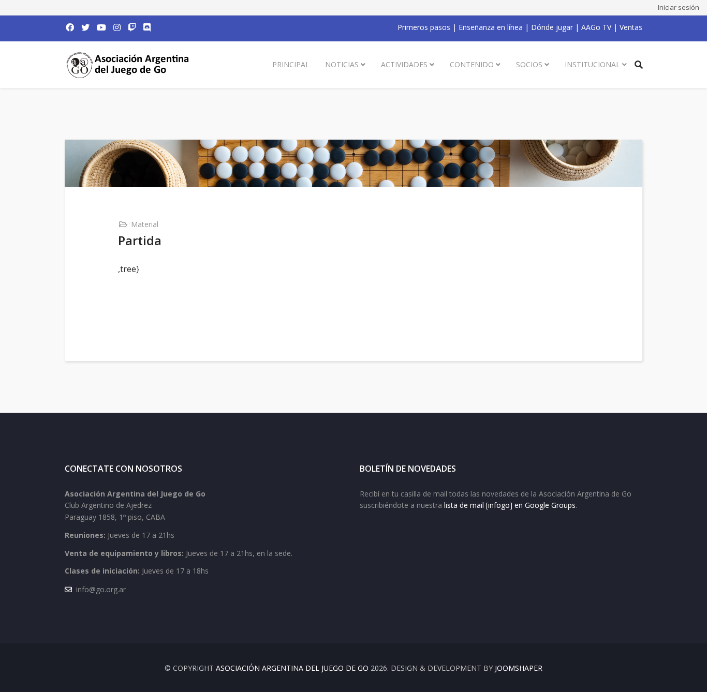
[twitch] (132, 27)
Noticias (342, 64)
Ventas (631, 27)
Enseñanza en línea (491, 27)
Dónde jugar (552, 27)
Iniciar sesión (678, 7)
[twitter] (85, 27)
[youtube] (101, 27)
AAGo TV (596, 27)
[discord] (147, 27)
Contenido (472, 64)
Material (144, 224)
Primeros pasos (423, 27)
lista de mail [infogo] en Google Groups (510, 505)
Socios (529, 64)
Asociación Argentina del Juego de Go (292, 668)
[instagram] (117, 27)
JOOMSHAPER (518, 668)
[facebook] (70, 27)
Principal (291, 64)
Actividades (404, 64)
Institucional (592, 64)
